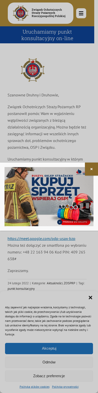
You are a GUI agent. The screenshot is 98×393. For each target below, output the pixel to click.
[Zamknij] (91, 169)
